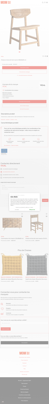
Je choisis (17, 209)
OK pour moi (32, 209)
